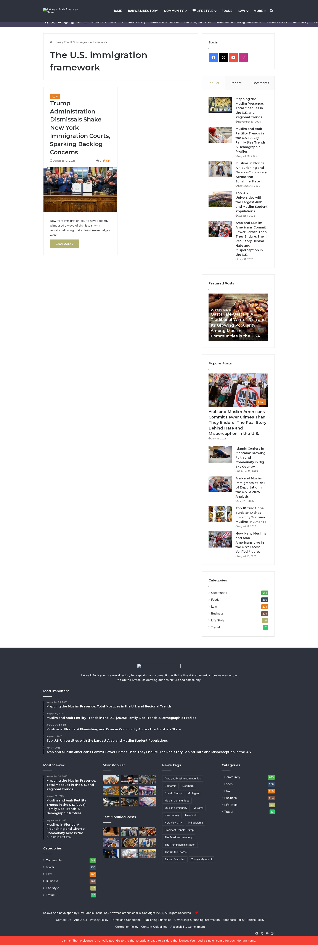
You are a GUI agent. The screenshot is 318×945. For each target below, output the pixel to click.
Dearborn (188, 785)
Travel (215, 627)
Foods (227, 11)
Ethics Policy (299, 22)
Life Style (204, 11)
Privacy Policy (136, 22)
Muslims (198, 807)
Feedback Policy (276, 22)
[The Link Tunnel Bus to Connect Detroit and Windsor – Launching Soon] (111, 801)
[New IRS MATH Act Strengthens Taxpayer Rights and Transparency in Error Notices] (129, 853)
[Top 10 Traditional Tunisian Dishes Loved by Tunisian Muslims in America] (220, 514)
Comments (260, 83)
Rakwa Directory (143, 11)
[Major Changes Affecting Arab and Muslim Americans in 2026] (147, 842)
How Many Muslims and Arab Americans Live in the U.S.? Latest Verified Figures (251, 543)
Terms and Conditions (164, 22)
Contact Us (98, 22)
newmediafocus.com (124, 913)
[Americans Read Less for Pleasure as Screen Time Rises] (129, 790)
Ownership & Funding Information (238, 22)
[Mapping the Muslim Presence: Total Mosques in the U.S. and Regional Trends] (220, 105)
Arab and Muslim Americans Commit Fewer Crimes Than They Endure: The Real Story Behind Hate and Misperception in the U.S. (237, 422)
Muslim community (176, 807)
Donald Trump (173, 793)
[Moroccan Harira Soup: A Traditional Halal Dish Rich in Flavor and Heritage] (111, 842)
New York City (173, 822)
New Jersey (172, 815)
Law (241, 11)
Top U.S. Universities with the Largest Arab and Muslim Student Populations (252, 202)
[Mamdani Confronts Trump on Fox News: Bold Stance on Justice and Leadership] (129, 779)
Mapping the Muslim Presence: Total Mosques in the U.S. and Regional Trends (249, 108)
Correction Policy (126, 926)
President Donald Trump (179, 830)
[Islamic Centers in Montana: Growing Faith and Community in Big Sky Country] (220, 454)
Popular (213, 83)
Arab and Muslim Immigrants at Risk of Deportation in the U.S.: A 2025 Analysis (250, 487)
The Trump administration (180, 844)
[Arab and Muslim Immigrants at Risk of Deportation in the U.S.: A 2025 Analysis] (220, 484)
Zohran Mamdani (201, 859)
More (258, 11)
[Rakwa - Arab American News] (65, 11)
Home (117, 11)
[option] (238, 317)
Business (217, 613)
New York (191, 815)
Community (174, 11)
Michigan (193, 793)
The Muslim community (179, 837)
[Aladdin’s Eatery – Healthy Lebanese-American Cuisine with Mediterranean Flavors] (147, 790)
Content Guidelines (154, 926)
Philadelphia (195, 822)
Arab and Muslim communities (183, 778)
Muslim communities (177, 800)
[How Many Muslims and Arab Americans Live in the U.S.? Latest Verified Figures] (220, 539)
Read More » (64, 244)
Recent (236, 83)
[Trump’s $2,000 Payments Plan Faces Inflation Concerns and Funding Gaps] (111, 779)
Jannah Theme (72, 940)
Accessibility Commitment (187, 926)
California (170, 785)
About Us (116, 22)
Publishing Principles (197, 22)
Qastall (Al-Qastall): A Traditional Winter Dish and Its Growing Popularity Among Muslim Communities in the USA (238, 325)
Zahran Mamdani (175, 859)
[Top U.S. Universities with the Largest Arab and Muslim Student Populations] (220, 199)
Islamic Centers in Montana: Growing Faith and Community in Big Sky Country (250, 458)
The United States (175, 852)
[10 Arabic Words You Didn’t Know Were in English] (147, 801)
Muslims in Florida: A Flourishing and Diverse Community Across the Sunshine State (251, 172)
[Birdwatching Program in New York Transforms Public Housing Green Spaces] (111, 790)
